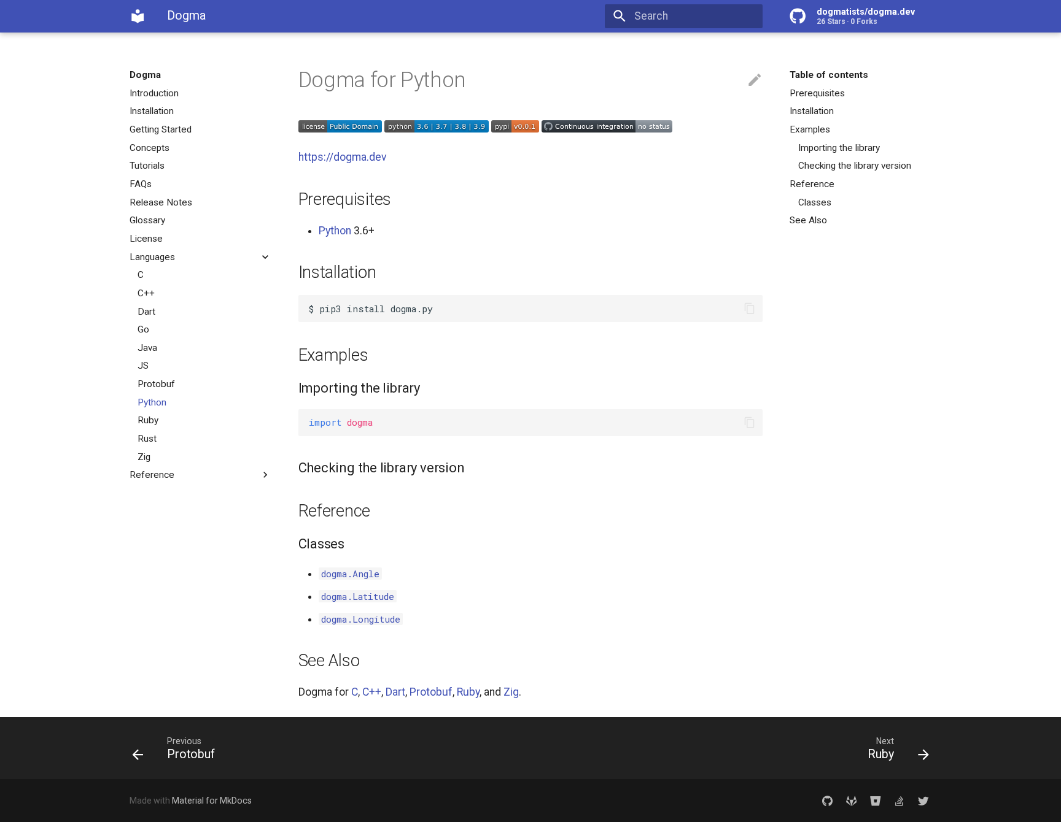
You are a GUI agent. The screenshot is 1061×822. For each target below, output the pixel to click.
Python (152, 402)
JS (143, 365)
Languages (152, 257)
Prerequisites (817, 93)
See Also (808, 220)
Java (147, 347)
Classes (814, 202)
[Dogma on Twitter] (924, 801)
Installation (152, 111)
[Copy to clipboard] (749, 309)
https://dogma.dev (342, 157)
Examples (810, 129)
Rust (147, 438)
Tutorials (147, 165)
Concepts (149, 147)
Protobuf (156, 384)
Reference (152, 474)
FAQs (141, 184)
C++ (146, 293)
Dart (146, 311)
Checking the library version (854, 165)
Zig (144, 457)
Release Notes (161, 202)
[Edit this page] (755, 80)
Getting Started (161, 129)
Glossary (147, 220)
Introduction (154, 93)
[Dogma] (137, 15)
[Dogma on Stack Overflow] (899, 801)
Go (143, 329)
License (146, 238)
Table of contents (829, 74)
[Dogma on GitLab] (851, 801)
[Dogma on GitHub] (827, 801)
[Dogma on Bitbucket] (875, 801)
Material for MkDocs (212, 800)
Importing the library (839, 147)
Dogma (145, 74)
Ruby (148, 420)
